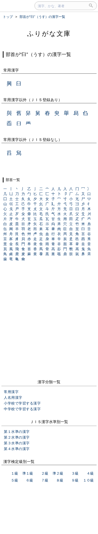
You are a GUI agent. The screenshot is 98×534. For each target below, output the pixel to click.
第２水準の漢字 (17, 437)
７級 (44, 480)
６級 (29, 480)
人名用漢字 (13, 397)
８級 (59, 480)
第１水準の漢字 (17, 432)
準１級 (27, 473)
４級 (90, 473)
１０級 (88, 480)
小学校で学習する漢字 (22, 403)
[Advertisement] (49, 324)
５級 (14, 480)
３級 (74, 473)
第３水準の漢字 (17, 443)
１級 (14, 473)
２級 (44, 473)
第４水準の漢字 (17, 449)
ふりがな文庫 (49, 33)
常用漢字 (11, 392)
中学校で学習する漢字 (22, 409)
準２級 (58, 473)
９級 (74, 480)
